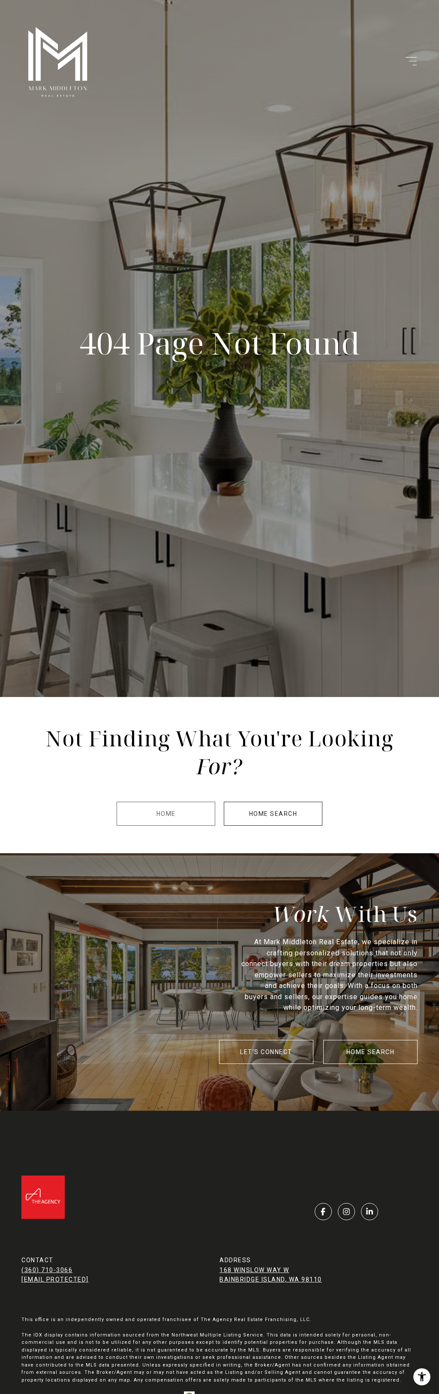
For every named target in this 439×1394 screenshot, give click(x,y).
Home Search (273, 813)
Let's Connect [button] (266, 1052)
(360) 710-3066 (46, 1270)
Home (166, 813)
